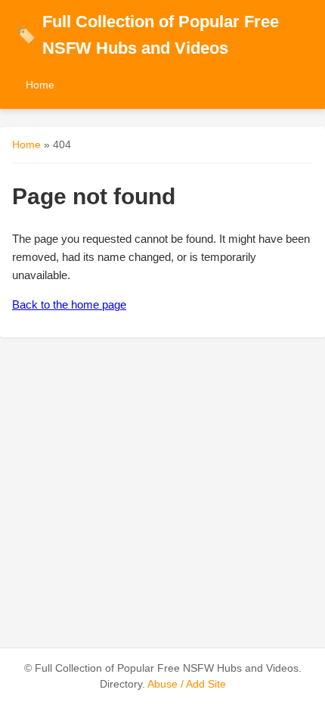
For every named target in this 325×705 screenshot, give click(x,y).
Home (40, 85)
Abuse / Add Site (186, 684)
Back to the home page (69, 304)
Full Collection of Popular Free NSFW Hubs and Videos (147, 34)
